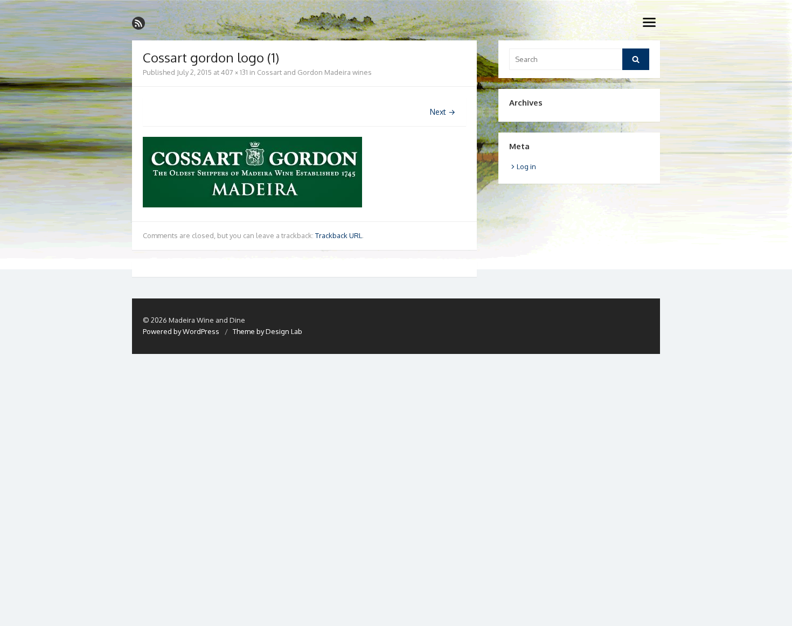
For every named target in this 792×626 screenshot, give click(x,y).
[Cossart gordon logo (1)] (252, 204)
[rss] (138, 23)
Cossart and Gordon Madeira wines (314, 72)
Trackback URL (338, 235)
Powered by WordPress (181, 331)
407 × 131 (234, 72)
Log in (526, 166)
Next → (442, 111)
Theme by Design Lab (267, 331)
